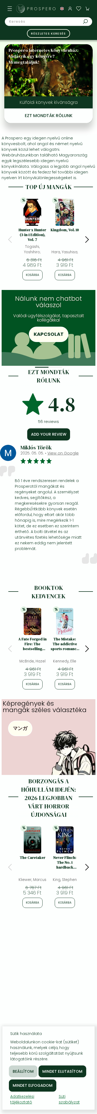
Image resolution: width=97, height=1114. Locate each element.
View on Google (63, 453)
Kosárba (32, 275)
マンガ (20, 728)
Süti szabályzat (69, 1099)
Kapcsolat (49, 334)
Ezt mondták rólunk (48, 115)
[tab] (41, 367)
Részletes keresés (48, 33)
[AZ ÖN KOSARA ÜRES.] (87, 8)
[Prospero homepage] (20, 8)
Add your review (48, 434)
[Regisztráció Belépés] (70, 9)
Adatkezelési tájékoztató (22, 1099)
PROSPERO (42, 9)
